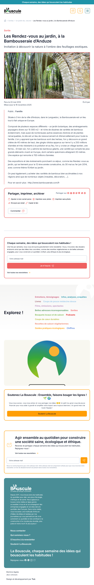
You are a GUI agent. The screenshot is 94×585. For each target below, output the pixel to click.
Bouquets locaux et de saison (49, 315)
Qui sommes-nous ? (20, 535)
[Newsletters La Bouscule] (34, 560)
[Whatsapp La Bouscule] (82, 193)
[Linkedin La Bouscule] (74, 193)
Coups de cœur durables (47, 319)
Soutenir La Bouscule (47, 414)
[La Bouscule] (12, 11)
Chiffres (71, 328)
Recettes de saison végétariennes (52, 323)
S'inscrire (72, 10)
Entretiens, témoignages (47, 297)
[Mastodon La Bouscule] (76, 193)
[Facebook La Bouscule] (68, 193)
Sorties (11, 21)
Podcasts (70, 315)
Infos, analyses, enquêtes (74, 297)
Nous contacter (18, 530)
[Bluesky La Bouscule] (85, 193)
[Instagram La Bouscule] (71, 193)
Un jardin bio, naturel (23, 21)
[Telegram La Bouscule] (79, 193)
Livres (38, 301)
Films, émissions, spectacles (49, 306)
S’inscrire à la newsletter (22, 539)
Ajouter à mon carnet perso (21, 199)
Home (5, 21)
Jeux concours (11, 575)
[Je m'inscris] (84, 460)
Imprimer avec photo (43, 199)
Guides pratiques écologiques (50, 328)
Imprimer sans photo (63, 199)
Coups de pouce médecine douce (59, 301)
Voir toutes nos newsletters (17, 272)
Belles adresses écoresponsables (51, 310)
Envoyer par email (17, 203)
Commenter (16, 211)
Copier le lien (33, 203)
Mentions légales (12, 572)
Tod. (34, 579)
